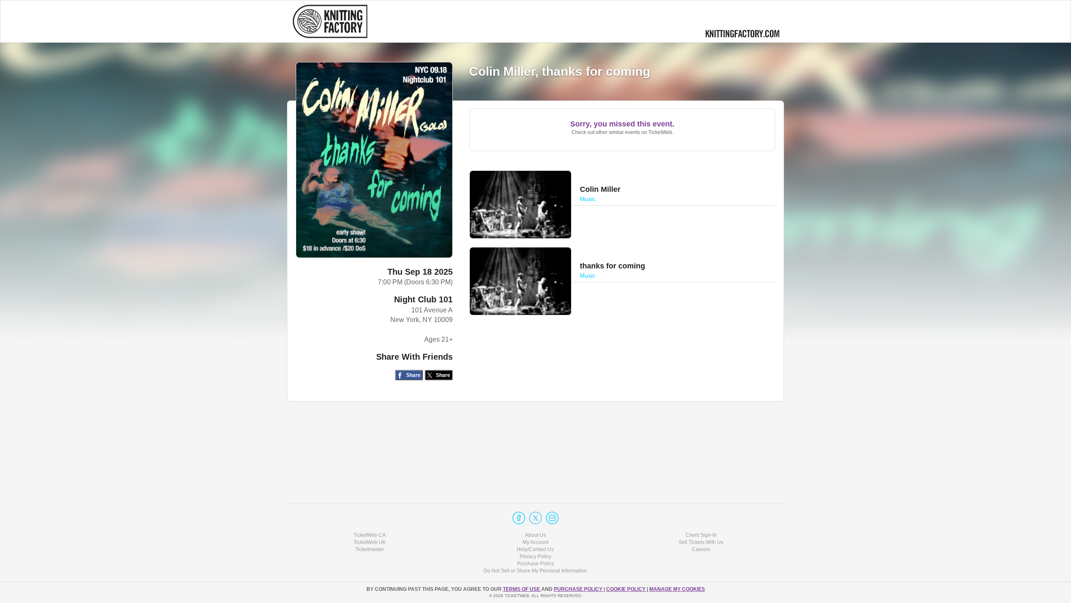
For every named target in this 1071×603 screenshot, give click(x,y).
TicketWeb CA (370, 535)
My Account (535, 542)
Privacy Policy (535, 556)
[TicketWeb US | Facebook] (518, 518)
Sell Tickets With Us (701, 542)
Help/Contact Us (535, 549)
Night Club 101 (423, 299)
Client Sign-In (701, 535)
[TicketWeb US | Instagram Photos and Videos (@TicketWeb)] (552, 518)
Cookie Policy (626, 589)
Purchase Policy (535, 564)
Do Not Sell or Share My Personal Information (535, 571)
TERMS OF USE (522, 589)
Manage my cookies (677, 589)
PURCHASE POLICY (579, 589)
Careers (701, 549)
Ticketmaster (369, 549)
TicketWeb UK (370, 542)
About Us (535, 535)
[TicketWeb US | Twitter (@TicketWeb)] (535, 518)
